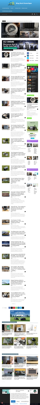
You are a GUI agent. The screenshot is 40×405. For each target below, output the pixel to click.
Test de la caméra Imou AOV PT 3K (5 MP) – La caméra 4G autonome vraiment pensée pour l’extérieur (19, 347)
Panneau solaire (4, 363)
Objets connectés (4, 32)
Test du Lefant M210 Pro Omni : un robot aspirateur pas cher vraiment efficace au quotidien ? (18, 77)
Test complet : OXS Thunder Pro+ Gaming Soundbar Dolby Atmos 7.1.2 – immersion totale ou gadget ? (18, 268)
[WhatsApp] (16, 308)
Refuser (18, 401)
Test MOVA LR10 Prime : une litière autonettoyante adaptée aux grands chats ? (18, 21)
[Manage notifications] (2, 403)
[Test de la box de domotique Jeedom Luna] (29, 174)
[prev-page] (2, 350)
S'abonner (36, 60)
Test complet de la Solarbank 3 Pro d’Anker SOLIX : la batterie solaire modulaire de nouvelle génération (7, 378)
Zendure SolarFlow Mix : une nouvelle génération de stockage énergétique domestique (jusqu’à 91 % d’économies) (18, 243)
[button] (28, 390)
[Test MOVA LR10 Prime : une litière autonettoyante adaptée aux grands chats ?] (10, 30)
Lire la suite (29, 118)
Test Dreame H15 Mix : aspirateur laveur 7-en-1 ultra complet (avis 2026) (17, 221)
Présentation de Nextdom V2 (35, 178)
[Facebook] (32, 14)
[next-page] (4, 350)
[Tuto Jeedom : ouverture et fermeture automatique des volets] (35, 185)
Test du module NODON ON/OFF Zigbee (29, 163)
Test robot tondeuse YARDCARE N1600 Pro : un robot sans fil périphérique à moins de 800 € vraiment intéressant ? (18, 193)
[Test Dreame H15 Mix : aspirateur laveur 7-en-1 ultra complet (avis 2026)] (6, 222)
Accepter (13, 401)
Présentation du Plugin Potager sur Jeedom (29, 190)
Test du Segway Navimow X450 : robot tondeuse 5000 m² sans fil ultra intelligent (18, 167)
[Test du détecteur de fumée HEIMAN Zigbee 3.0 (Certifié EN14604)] (35, 145)
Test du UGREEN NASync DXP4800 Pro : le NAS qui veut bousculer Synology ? (18, 65)
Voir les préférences (24, 401)
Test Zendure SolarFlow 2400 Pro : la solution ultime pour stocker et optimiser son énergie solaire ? (18, 127)
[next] (37, 21)
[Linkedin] (18, 308)
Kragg (11, 56)
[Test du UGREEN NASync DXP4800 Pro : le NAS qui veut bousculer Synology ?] (29, 27)
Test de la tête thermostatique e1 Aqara (35, 163)
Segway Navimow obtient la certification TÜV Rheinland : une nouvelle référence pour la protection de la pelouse (18, 282)
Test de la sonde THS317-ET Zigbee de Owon (29, 150)
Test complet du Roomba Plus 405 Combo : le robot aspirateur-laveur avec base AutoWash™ (7, 334)
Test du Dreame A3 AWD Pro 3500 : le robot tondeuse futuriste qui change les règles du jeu (17, 140)
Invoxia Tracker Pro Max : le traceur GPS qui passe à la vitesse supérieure (17, 115)
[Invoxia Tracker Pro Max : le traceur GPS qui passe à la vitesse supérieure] (6, 116)
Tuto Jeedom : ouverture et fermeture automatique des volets (35, 191)
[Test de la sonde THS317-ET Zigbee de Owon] (29, 145)
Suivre (37, 55)
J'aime (37, 53)
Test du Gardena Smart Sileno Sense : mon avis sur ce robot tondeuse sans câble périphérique (17, 180)
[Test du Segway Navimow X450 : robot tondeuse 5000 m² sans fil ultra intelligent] (6, 168)
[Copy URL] (23, 308)
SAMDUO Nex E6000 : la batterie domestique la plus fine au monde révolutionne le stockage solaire (18, 103)
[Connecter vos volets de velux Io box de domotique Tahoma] (32, 328)
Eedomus (28, 146)
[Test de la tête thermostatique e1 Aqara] (35, 158)
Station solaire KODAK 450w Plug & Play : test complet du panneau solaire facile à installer (19, 378)
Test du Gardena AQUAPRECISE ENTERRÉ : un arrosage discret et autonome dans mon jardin (18, 255)
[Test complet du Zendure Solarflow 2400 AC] (32, 360)
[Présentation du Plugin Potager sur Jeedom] (29, 185)
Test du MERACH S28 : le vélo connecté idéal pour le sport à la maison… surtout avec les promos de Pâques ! (18, 294)
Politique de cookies (15, 403)
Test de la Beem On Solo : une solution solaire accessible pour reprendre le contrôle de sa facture (32, 378)
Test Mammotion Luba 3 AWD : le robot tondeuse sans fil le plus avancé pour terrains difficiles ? (18, 232)
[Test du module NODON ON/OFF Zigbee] (29, 158)
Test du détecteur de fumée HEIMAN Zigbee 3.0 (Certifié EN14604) (35, 151)
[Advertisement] (13, 18)
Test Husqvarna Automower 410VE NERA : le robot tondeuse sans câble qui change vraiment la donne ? (18, 154)
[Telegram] (21, 308)
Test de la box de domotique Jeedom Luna (29, 179)
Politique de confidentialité (23, 403)
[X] (34, 14)
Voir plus (13, 303)
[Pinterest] (14, 308)
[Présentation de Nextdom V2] (35, 174)
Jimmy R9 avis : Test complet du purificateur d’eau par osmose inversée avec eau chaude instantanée (18, 208)
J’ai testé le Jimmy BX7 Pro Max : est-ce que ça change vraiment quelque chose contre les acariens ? (18, 90)
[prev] (35, 21)
